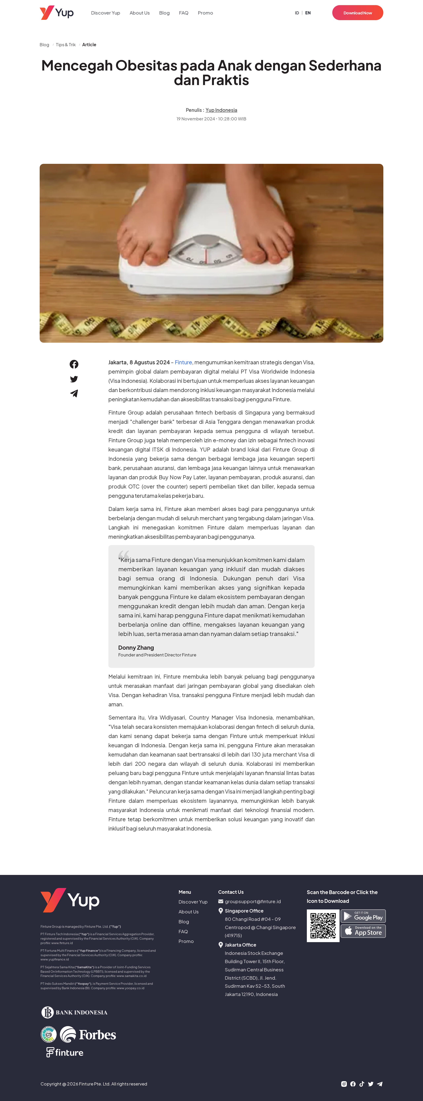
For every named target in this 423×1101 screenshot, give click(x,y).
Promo (205, 12)
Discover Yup (105, 12)
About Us (140, 12)
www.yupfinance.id (54, 959)
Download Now (358, 12)
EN (308, 13)
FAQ (184, 12)
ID (297, 13)
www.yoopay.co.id (130, 988)
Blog (164, 12)
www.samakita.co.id (132, 976)
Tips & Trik (66, 44)
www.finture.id (62, 943)
